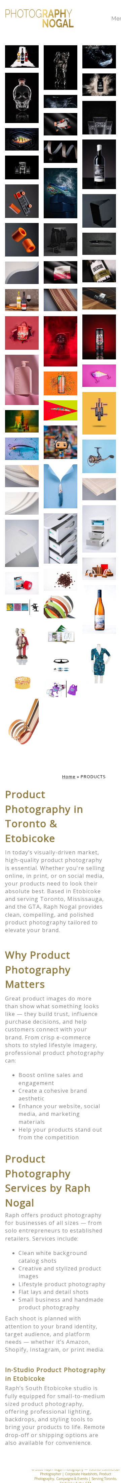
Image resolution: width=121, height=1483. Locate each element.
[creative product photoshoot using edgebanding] (99, 569)
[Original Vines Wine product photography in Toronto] (99, 164)
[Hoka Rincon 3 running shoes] (60, 193)
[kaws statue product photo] (60, 67)
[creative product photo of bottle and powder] (99, 84)
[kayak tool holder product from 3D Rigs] (22, 201)
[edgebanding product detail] (22, 476)
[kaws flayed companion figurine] (22, 642)
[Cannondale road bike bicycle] (60, 101)
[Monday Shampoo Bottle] (22, 380)
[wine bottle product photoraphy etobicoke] (22, 56)
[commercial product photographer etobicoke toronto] (60, 486)
